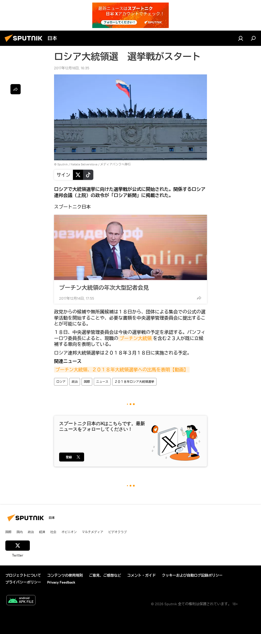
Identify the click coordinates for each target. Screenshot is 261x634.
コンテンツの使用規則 (65, 575)
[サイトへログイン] (241, 38)
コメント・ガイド (141, 575)
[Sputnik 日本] (25, 42)
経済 (42, 532)
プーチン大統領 (136, 338)
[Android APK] (21, 600)
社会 (53, 532)
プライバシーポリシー (23, 582)
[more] (199, 298)
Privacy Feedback (61, 582)
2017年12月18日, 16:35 (71, 68)
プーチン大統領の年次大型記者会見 (104, 287)
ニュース (102, 382)
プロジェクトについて (23, 575)
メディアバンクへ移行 (115, 164)
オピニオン (69, 532)
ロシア (61, 382)
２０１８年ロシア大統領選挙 (134, 382)
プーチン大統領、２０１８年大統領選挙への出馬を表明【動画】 (121, 370)
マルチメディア (92, 532)
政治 (75, 382)
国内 (20, 532)
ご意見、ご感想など (105, 575)
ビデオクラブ (117, 532)
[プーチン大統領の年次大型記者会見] (130, 247)
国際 (87, 382)
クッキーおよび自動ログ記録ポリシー (192, 575)
